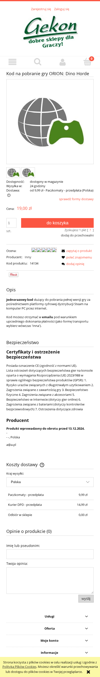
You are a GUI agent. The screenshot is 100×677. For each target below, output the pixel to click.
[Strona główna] (50, 31)
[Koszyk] (87, 61)
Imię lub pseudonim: (23, 545)
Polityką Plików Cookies (19, 666)
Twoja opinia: (17, 563)
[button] (12, 62)
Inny (28, 257)
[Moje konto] (62, 62)
